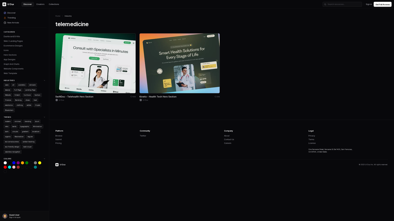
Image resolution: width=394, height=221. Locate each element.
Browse (58, 136)
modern (8, 121)
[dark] (22, 167)
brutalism (35, 131)
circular (15, 131)
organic (8, 137)
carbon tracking (28, 142)
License (312, 143)
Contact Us (229, 139)
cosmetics (21, 85)
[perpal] (31, 162)
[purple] (18, 162)
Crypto (37, 105)
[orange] (22, 162)
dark (6, 131)
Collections (54, 4)
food (35, 100)
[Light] (39, 167)
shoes (28, 100)
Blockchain (9, 110)
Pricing (58, 143)
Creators (40, 4)
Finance (8, 100)
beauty (7, 90)
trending (28, 121)
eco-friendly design (12, 147)
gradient (25, 131)
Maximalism (19, 137)
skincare (32, 85)
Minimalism (37, 126)
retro (6, 126)
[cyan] (9, 167)
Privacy (311, 136)
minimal (18, 121)
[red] (5, 167)
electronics (9, 105)
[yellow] (39, 162)
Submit (58, 139)
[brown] (18, 167)
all (13, 85)
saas (6, 85)
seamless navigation (12, 152)
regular (30, 137)
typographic (24, 126)
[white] (5, 162)
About (226, 136)
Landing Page (30, 90)
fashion (37, 95)
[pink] (13, 167)
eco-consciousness (12, 142)
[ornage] (5, 171)
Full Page (17, 90)
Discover (28, 4)
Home (57, 16)
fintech (17, 95)
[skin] (26, 167)
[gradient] (31, 167)
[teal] (35, 167)
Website (8, 95)
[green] (26, 162)
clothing (20, 105)
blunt (37, 121)
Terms (311, 139)
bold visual (27, 147)
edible (29, 105)
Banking (18, 100)
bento (14, 126)
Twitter (143, 136)
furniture (27, 95)
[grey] (35, 162)
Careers (227, 143)
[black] (9, 162)
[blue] (13, 162)
